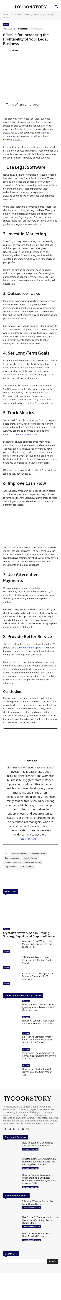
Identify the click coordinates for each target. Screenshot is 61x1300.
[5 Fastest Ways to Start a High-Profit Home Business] (11, 1207)
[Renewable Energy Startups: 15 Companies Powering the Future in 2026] (11, 1055)
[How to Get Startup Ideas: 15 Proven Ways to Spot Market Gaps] (11, 1071)
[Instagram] (10, 1129)
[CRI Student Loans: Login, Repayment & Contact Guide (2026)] (11, 963)
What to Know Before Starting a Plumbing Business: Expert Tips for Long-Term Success (39, 1161)
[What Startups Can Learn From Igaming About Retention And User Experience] (11, 1006)
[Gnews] (27, 1129)
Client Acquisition (38, 854)
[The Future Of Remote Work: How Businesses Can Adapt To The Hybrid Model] (11, 1223)
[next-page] (10, 1083)
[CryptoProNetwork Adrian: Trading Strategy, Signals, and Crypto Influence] (30, 912)
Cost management (12, 858)
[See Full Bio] (38, 839)
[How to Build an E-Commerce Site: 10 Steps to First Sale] (11, 1148)
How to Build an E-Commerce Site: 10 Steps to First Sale (37, 1144)
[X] (23, 1129)
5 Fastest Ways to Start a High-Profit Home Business (38, 1202)
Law (11, 14)
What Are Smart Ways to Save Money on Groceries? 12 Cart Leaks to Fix (38, 944)
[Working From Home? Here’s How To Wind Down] (11, 1239)
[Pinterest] (18, 1129)
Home (5, 14)
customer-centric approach (31, 647)
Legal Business (10, 867)
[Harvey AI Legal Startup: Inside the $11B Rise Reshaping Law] (11, 1022)
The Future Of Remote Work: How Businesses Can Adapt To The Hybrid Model (40, 1220)
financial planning (30, 858)
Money (6, 929)
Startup (26, 1001)
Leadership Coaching (33, 862)
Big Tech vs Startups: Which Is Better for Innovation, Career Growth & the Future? (37, 1039)
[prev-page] (5, 1083)
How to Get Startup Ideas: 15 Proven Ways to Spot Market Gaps (37, 1072)
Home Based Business (31, 1208)
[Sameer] (6, 50)
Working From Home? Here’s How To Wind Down (37, 1235)
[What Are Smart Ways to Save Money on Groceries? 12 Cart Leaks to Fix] (11, 946)
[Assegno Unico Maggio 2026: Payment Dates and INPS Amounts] (11, 979)
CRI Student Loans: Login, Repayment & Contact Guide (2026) (37, 960)
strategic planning (27, 434)
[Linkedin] (14, 1129)
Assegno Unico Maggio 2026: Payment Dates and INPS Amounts (37, 976)
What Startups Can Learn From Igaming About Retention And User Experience (38, 1007)
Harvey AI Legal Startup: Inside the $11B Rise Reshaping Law (38, 1022)
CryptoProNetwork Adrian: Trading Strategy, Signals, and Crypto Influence (29, 934)
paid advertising (27, 867)
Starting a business (30, 1149)
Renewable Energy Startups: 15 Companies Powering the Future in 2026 (39, 1055)
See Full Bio (28, 838)
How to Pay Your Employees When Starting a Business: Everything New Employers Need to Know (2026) (39, 1179)
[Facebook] (5, 1129)
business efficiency (19, 854)
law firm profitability (13, 862)
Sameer (15, 50)
